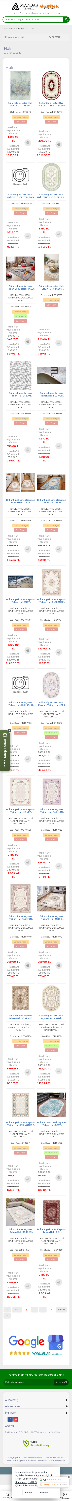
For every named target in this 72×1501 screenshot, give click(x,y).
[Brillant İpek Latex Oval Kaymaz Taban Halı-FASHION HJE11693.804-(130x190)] (51, 997)
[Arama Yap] (66, 19)
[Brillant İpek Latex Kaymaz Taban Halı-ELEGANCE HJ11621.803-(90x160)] (51, 581)
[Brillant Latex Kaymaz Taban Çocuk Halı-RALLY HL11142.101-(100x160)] (20, 268)
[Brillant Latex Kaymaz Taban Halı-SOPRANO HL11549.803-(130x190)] (20, 997)
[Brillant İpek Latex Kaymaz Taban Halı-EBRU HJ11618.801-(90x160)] (51, 482)
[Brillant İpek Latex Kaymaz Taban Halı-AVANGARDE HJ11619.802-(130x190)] (20, 1104)
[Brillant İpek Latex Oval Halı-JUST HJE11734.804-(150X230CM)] (20, 176)
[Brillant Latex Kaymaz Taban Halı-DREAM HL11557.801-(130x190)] (20, 375)
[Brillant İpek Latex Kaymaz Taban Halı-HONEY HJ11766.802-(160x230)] (20, 791)
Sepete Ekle (28, 142)
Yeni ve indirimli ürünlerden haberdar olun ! (36, 1374)
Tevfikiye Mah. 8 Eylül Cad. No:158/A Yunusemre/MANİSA (32, 1432)
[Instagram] (15, 1419)
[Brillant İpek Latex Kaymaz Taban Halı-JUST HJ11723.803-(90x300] (20, 581)
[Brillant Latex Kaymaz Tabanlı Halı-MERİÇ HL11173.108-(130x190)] (51, 898)
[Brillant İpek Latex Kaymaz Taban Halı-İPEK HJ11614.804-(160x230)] (51, 1211)
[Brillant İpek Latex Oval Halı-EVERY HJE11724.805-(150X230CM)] (51, 85)
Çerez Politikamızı (24, 1485)
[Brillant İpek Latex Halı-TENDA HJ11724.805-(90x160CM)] (51, 268)
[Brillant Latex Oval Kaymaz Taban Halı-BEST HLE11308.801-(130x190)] (51, 1104)
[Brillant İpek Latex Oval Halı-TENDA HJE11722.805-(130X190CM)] (51, 176)
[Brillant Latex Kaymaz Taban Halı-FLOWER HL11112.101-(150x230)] (51, 375)
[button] (54, 37)
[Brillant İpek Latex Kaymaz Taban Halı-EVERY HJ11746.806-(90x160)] (20, 482)
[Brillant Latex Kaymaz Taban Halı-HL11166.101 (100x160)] (20, 684)
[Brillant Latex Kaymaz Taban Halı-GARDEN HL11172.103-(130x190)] (20, 1211)
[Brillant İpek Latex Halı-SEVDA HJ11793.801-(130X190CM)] (20, 85)
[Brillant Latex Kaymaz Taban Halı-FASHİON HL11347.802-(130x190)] (20, 898)
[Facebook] (10, 1419)
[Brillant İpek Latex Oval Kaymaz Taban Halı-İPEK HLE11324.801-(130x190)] (51, 684)
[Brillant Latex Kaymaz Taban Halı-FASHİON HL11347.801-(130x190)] (51, 791)
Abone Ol (61, 1382)
